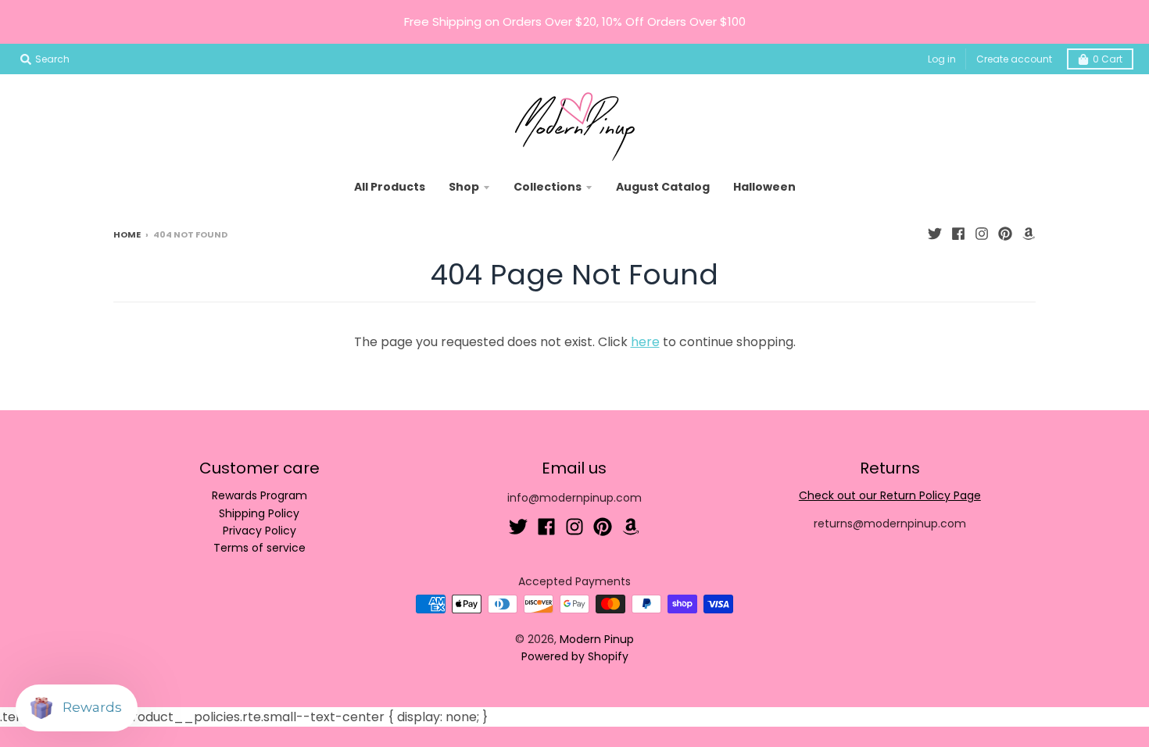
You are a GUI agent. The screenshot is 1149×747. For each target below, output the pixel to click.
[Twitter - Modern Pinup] (935, 234)
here (645, 342)
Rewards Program (259, 495)
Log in (942, 59)
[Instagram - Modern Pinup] (982, 234)
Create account (1014, 59)
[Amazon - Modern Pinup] (1029, 234)
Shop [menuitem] (464, 187)
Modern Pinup (597, 639)
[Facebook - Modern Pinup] (958, 234)
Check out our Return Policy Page (890, 495)
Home (127, 234)
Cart (1107, 59)
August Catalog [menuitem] (663, 187)
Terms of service (259, 548)
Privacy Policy (259, 530)
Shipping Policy (259, 513)
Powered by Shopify (574, 656)
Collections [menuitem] (548, 187)
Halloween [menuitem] (764, 187)
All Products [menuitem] (389, 187)
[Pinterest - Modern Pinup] (1005, 234)
